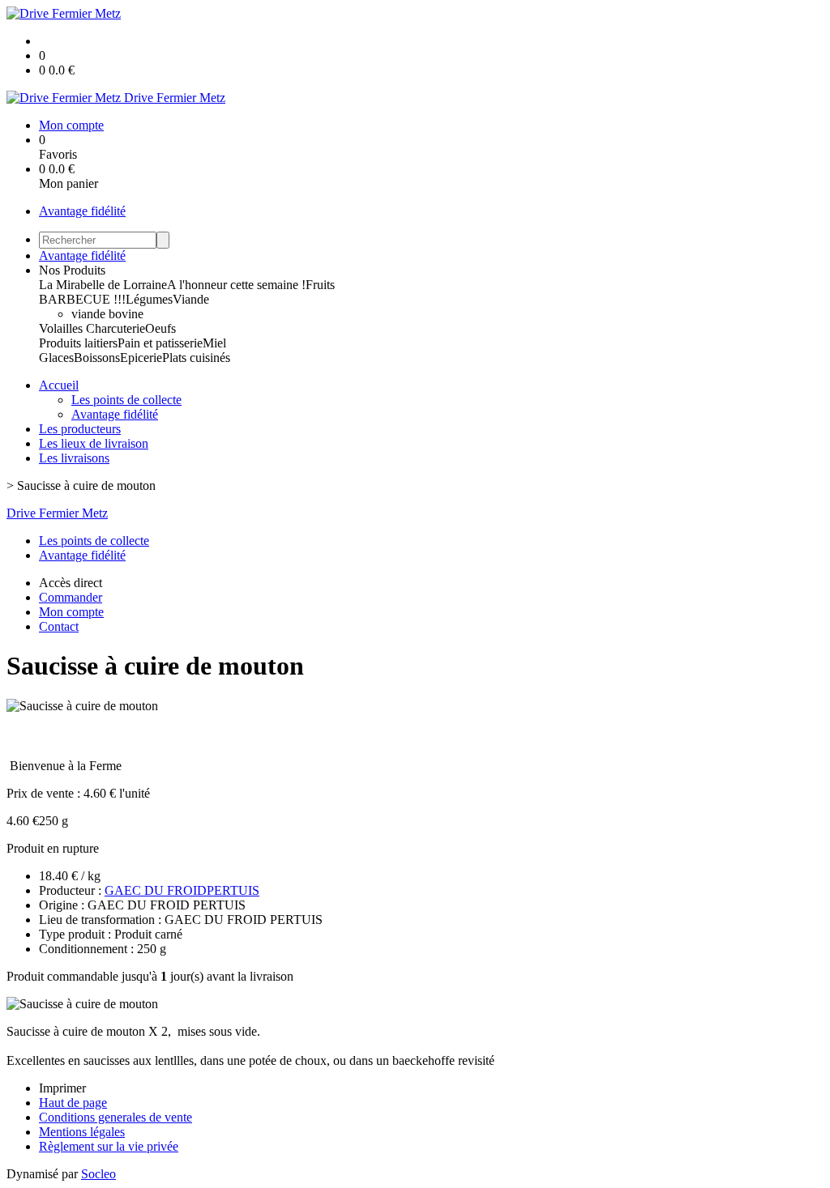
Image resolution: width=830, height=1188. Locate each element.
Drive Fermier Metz (57, 513)
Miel (214, 343)
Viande (191, 299)
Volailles (62, 328)
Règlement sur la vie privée (108, 1146)
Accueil (59, 385)
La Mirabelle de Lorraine (103, 285)
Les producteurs (80, 429)
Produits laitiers (78, 343)
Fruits (320, 285)
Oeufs (160, 328)
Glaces (56, 357)
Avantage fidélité (82, 211)
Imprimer (62, 1088)
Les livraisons (74, 458)
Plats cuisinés (196, 357)
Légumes (149, 299)
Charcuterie (115, 328)
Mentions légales (82, 1132)
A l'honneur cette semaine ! (236, 285)
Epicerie (141, 357)
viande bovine (107, 314)
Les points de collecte (126, 400)
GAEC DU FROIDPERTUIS (182, 890)
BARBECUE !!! (82, 299)
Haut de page (73, 1102)
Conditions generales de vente (115, 1117)
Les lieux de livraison (93, 443)
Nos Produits (72, 270)
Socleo (98, 1174)
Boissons (97, 357)
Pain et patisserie (160, 343)
